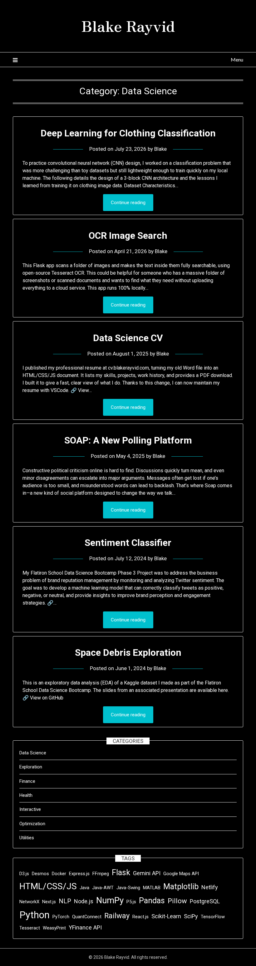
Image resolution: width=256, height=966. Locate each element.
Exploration (30, 767)
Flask (121, 872)
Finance (27, 781)
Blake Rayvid (128, 25)
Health (25, 795)
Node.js (83, 901)
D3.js (24, 873)
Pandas (152, 900)
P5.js (131, 902)
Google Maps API (181, 873)
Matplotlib (181, 886)
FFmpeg (100, 873)
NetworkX (29, 902)
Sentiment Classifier (128, 542)
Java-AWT (103, 887)
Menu (237, 59)
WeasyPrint (54, 928)
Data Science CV (128, 337)
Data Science (32, 753)
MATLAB (151, 887)
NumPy (110, 900)
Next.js (49, 902)
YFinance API (85, 927)
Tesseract (29, 928)
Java (84, 887)
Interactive (30, 809)
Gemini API (146, 873)
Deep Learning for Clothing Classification (128, 133)
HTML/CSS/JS (48, 886)
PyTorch (60, 916)
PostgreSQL (205, 901)
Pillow (177, 901)
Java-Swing (128, 887)
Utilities (26, 838)
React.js (140, 916)
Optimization (32, 823)
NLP (65, 901)
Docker (59, 873)
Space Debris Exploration (128, 652)
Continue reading (128, 202)
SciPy (191, 916)
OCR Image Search (128, 235)
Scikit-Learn (166, 916)
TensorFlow (213, 916)
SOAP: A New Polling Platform (128, 440)
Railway (117, 915)
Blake (160, 149)
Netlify (209, 887)
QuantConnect (86, 916)
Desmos (40, 873)
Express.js (79, 873)
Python (34, 915)
